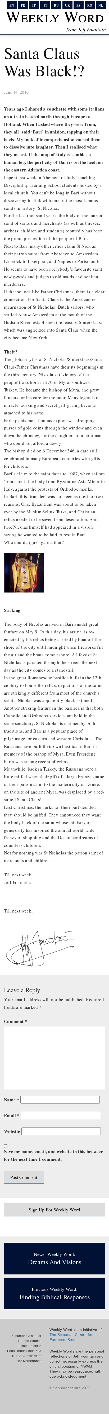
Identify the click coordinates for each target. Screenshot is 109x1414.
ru (56, 5)
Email (12, 1115)
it (34, 5)
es (78, 5)
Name (11, 1099)
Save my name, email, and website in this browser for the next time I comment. (53, 1155)
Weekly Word (55, 16)
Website (12, 1131)
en (12, 5)
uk (67, 5)
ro (89, 5)
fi (45, 5)
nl (100, 5)
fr (23, 5)
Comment (15, 1021)
